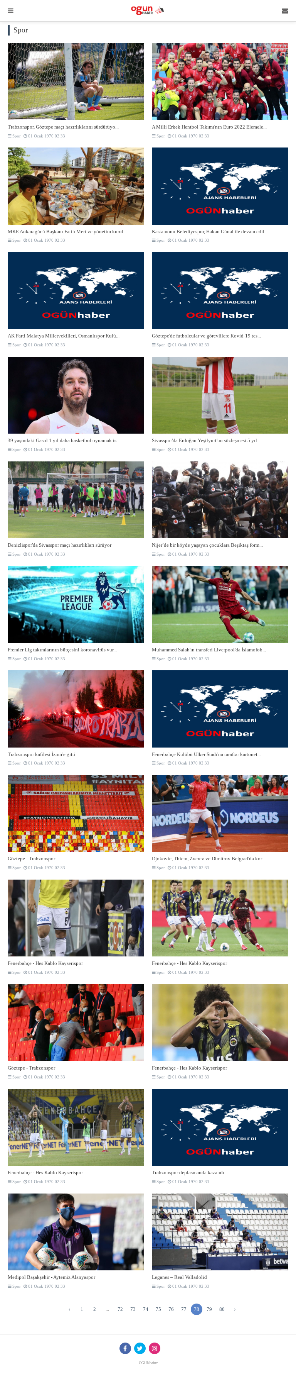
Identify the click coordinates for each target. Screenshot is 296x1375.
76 (171, 1309)
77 (184, 1309)
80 (222, 1309)
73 (133, 1309)
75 (158, 1309)
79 (209, 1309)
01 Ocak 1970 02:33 (46, 136)
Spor (16, 136)
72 (120, 1309)
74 (145, 1309)
